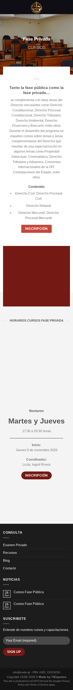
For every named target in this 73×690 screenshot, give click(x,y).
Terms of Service (39, 685)
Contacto (9, 568)
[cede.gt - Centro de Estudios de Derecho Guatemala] (36, 7)
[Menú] (5, 7)
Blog (6, 560)
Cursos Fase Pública (29, 592)
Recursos (10, 552)
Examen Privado (15, 545)
